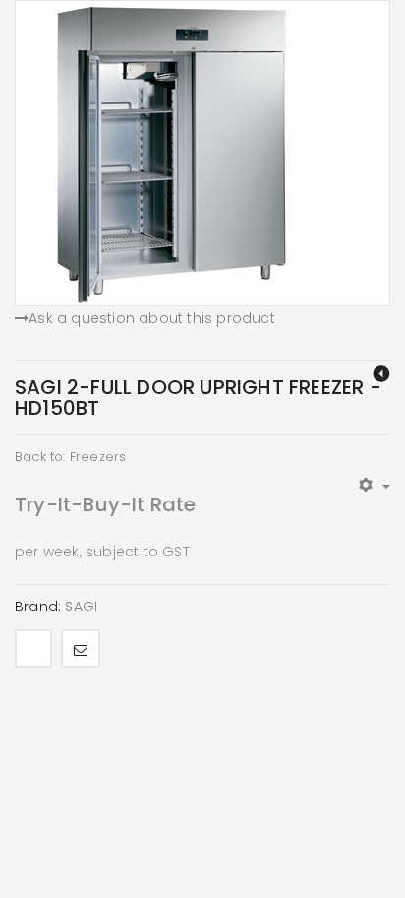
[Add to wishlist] (33, 648)
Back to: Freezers (70, 457)
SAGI (81, 606)
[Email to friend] (80, 648)
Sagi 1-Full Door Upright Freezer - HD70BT (381, 373)
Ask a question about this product (152, 318)
